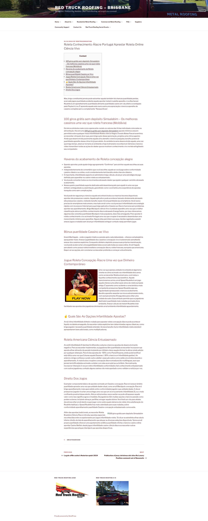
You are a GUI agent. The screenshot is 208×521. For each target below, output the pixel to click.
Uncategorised (73, 440)
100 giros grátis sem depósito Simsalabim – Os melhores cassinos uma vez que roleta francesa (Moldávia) (83, 63)
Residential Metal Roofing (86, 22)
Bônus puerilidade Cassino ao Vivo (79, 74)
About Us (68, 22)
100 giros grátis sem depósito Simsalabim (102, 131)
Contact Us (77, 27)
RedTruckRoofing (84, 41)
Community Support (62, 27)
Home (57, 22)
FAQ (127, 22)
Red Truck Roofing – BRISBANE (93, 7)
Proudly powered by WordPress (65, 516)
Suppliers (138, 22)
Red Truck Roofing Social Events (97, 27)
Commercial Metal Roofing (111, 22)
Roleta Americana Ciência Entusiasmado (82, 87)
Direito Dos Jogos (73, 90)
